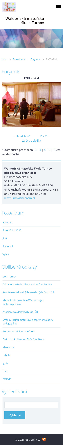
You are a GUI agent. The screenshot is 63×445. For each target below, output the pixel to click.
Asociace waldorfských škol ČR (20, 312)
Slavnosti (8, 246)
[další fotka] (56, 104)
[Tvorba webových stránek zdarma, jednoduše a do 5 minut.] (44, 439)
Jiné (5, 238)
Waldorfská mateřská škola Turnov (25, 20)
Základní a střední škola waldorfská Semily (27, 284)
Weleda (7, 379)
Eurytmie (35, 59)
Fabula (6, 355)
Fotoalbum (19, 59)
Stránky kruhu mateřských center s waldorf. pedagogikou (28, 321)
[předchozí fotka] (7, 104)
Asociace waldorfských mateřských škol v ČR (28, 292)
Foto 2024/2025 (12, 230)
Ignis (5, 363)
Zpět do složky (31, 140)
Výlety (6, 254)
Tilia (5, 371)
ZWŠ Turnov (9, 276)
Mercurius (8, 347)
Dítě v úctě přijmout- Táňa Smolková (24, 339)
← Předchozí (21, 136)
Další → (45, 136)
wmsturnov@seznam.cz (19, 198)
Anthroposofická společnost (19, 331)
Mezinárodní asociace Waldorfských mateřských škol (23, 302)
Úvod (4, 59)
